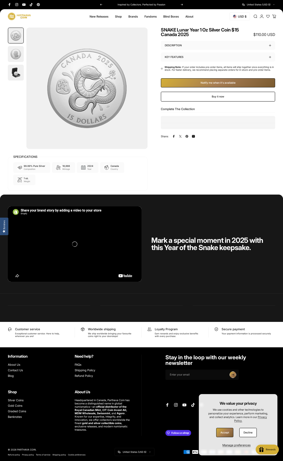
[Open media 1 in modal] (87, 88)
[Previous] (101, 4)
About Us (14, 364)
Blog (11, 375)
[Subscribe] (233, 374)
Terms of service (43, 455)
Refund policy (14, 455)
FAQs (78, 364)
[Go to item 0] (16, 35)
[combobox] (258, 4)
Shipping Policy (85, 370)
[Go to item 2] (16, 54)
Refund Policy (84, 375)
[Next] (181, 4)
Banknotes (15, 417)
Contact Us (15, 370)
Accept (224, 432)
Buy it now (218, 96)
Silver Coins (16, 400)
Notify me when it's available (218, 82)
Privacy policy (28, 455)
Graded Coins (17, 411)
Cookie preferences (76, 455)
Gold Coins (15, 405)
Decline (248, 432)
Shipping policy (59, 455)
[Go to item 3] (16, 73)
